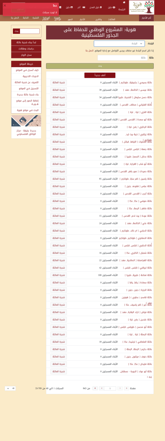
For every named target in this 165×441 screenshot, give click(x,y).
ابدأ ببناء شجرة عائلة (26, 42)
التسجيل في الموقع (29, 88)
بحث (100, 66)
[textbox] (117, 43)
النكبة (26, 18)
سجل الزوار (26, 55)
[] (129, 82)
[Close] (5, 5)
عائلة (151, 57)
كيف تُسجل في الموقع (27, 70)
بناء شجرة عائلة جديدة (28, 94)
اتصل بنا (15, 18)
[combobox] (119, 43)
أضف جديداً (100, 75)
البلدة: (150, 43)
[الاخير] (95, 388)
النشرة (36, 18)
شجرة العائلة (59, 82)
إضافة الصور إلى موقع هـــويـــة (27, 102)
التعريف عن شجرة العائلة (27, 82)
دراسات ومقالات (26, 49)
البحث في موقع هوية (28, 110)
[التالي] (101, 388)
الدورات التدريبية (31, 76)
